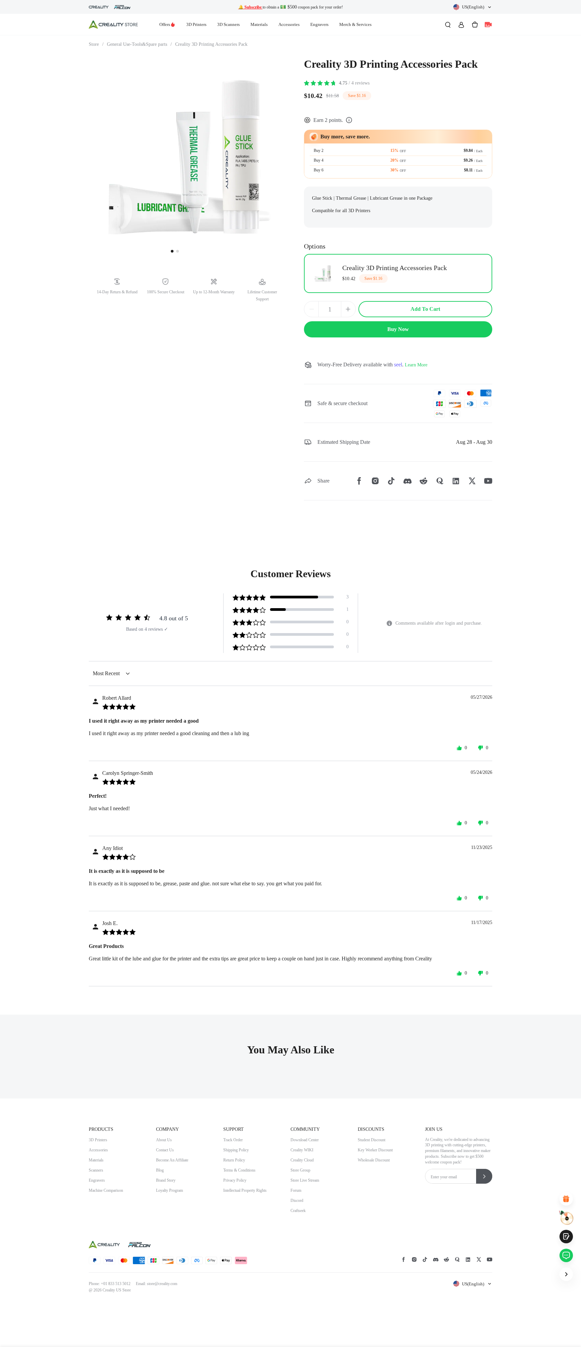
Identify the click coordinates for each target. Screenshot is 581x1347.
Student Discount (371, 1140)
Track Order (233, 1140)
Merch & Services (355, 24)
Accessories (289, 24)
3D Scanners (228, 24)
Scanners (96, 1170)
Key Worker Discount (375, 1150)
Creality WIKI (301, 1150)
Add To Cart (425, 309)
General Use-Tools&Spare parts (139, 44)
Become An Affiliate (172, 1160)
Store (96, 44)
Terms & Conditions (239, 1170)
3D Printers (196, 24)
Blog (160, 1170)
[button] (472, 7)
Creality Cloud (302, 1160)
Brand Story (166, 1180)
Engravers (319, 24)
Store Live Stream (304, 1180)
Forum (295, 1190)
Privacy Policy (234, 1180)
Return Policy (234, 1160)
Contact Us (165, 1150)
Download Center (304, 1140)
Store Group (300, 1170)
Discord (296, 1200)
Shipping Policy (236, 1150)
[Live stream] (488, 25)
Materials (259, 24)
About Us (164, 1140)
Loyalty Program (169, 1190)
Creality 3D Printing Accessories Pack (211, 44)
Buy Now (398, 329)
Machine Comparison (106, 1190)
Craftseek (298, 1210)
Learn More (416, 364)
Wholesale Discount (374, 1160)
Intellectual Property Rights (245, 1190)
